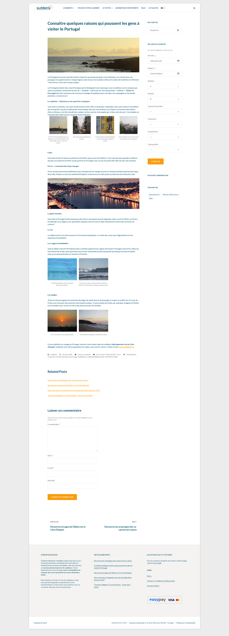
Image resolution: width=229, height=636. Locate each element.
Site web (51, 480)
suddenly (53, 354)
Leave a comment (84, 354)
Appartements (154, 195)
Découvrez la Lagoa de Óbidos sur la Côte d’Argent (68, 385)
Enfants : (151, 93)
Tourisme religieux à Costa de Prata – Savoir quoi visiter (70, 395)
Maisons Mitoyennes (170, 195)
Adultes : (151, 81)
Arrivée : (152, 55)
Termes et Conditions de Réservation (161, 581)
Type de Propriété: (155, 106)
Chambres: (152, 119)
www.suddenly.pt (126, 347)
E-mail (51, 468)
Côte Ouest (100, 354)
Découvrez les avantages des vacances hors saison (68, 380)
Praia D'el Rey (111, 354)
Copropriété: (153, 144)
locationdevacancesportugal (66, 357)
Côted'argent (131, 354)
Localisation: (153, 131)
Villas (151, 198)
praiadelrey (82, 357)
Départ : (152, 68)
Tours (118, 354)
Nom (50, 455)
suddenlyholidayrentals (95, 357)
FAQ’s (149, 576)
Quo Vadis (157, 563)
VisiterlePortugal (111, 357)
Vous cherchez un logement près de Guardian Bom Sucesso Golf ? (74, 390)
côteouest (51, 357)
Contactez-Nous (153, 586)
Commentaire (54, 424)
